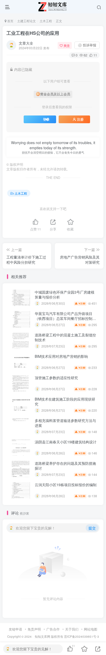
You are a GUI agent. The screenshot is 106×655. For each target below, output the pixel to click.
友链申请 (15, 629)
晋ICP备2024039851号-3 (81, 636)
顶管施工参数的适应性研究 (56, 377)
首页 (9, 21)
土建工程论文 (26, 21)
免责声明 (34, 629)
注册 (80, 119)
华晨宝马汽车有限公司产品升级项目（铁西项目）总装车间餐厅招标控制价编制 (65, 318)
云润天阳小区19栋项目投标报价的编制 (65, 484)
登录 (46, 119)
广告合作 (53, 629)
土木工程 (46, 21)
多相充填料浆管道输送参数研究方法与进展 (65, 423)
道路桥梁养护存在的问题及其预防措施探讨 (65, 466)
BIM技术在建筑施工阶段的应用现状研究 (65, 401)
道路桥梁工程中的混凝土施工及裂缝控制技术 (65, 337)
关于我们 (71, 629)
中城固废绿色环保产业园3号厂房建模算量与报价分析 (64, 294)
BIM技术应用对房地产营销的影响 (61, 356)
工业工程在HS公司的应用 (32, 33)
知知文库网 (42, 636)
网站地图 (90, 629)
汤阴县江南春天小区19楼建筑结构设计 (65, 441)
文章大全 (26, 43)
